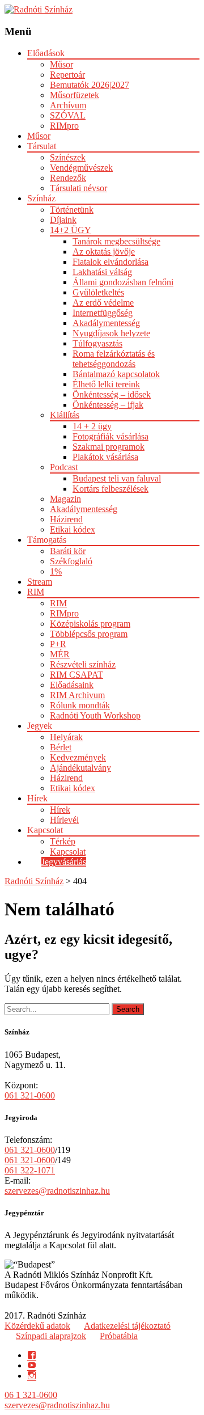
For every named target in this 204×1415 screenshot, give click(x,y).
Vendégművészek (81, 167)
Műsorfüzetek (74, 95)
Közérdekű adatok (37, 1325)
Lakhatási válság (102, 272)
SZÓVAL (68, 115)
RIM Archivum (77, 695)
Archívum (68, 105)
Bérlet (60, 747)
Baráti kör (68, 551)
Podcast (64, 467)
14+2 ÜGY (70, 230)
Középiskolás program (90, 623)
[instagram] (31, 1375)
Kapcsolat (68, 851)
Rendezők (68, 178)
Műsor (61, 64)
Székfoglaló (71, 561)
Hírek (60, 809)
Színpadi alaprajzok (51, 1336)
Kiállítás (64, 415)
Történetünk (72, 209)
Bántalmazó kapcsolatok (116, 374)
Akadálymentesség (106, 323)
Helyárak (66, 737)
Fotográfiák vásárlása (110, 436)
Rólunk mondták (80, 705)
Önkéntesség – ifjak (108, 404)
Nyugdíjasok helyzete (111, 333)
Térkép (62, 841)
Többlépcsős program (89, 634)
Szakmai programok (108, 446)
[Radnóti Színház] (39, 9)
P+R (58, 644)
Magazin (65, 499)
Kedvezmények (78, 757)
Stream (39, 581)
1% (56, 571)
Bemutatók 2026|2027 (89, 85)
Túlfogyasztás (97, 343)
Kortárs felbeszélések (110, 488)
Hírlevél (64, 820)
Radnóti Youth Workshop (95, 715)
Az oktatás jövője (104, 251)
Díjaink (63, 220)
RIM (35, 592)
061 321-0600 (30, 1095)
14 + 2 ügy (92, 426)
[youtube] (31, 1365)
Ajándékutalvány (80, 767)
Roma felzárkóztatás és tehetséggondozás (114, 359)
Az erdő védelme (103, 302)
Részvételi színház (83, 664)
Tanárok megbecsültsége (116, 241)
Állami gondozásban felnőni (123, 282)
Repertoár (67, 74)
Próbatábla (119, 1336)
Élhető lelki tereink (106, 384)
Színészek (68, 157)
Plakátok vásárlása (105, 457)
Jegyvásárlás (63, 862)
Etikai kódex (72, 529)
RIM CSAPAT (76, 674)
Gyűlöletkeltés (98, 292)
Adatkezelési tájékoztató (127, 1325)
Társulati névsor (78, 188)
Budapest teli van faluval (117, 478)
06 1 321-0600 (31, 1395)
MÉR (60, 654)
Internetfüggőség (103, 313)
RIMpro (64, 125)
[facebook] (31, 1355)
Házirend (66, 519)
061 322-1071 (30, 1170)
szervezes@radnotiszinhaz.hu (57, 1191)
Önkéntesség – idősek (112, 394)
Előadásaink (72, 685)
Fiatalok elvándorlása (110, 262)
